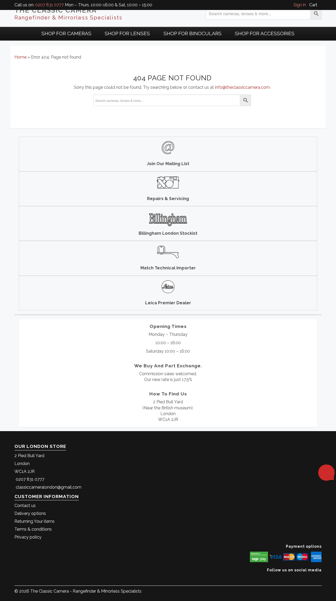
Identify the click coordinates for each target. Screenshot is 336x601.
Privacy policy (27, 537)
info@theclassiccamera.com (242, 87)
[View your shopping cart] (320, 4)
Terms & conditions (33, 529)
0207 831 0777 (49, 4)
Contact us (25, 505)
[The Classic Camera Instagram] (321, 578)
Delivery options (30, 513)
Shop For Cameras (66, 33)
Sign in (299, 4)
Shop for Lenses (127, 33)
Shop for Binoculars (193, 33)
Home (20, 57)
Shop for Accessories (265, 33)
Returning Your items (34, 521)
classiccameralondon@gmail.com (48, 487)
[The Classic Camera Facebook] (319, 578)
